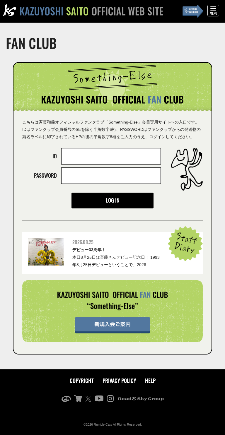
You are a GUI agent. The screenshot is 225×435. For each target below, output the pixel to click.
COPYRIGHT (82, 380)
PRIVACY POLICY (119, 380)
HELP (150, 380)
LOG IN (113, 200)
